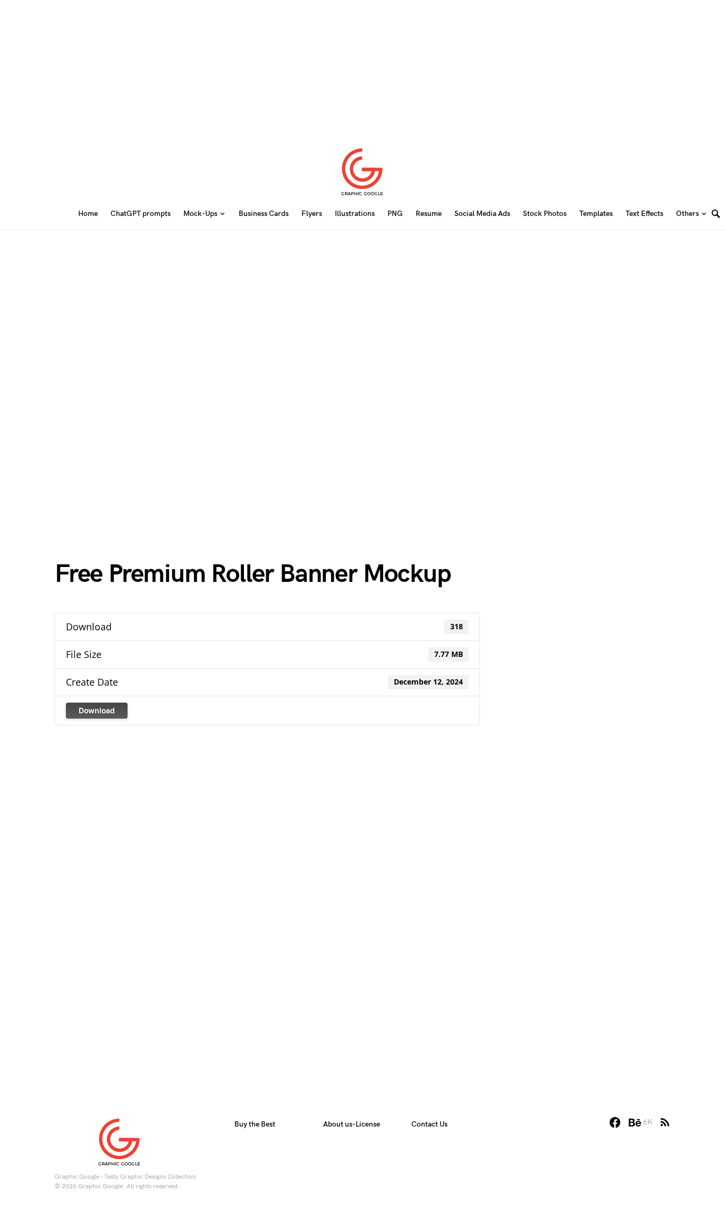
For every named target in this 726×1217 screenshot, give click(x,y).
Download (97, 710)
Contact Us (429, 1124)
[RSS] (665, 1122)
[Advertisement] (363, 66)
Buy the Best (254, 1124)
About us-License (351, 1124)
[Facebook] (615, 1122)
